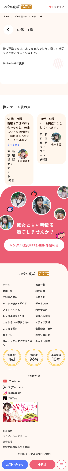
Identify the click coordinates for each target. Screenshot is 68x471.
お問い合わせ (42, 335)
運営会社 (8, 441)
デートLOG (41, 303)
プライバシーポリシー (15, 436)
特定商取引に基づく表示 (16, 446)
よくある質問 (10, 328)
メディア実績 (42, 322)
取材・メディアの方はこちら (17, 342)
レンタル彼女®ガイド (15, 303)
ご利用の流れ (10, 297)
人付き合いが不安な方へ (16, 322)
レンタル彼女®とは (13, 316)
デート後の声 (20, 16)
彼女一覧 (40, 284)
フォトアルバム (11, 309)
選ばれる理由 (42, 316)
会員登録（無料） (45, 328)
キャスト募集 (42, 341)
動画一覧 (8, 291)
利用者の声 (41, 309)
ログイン (8, 335)
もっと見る (13, 144)
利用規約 (8, 431)
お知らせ (40, 297)
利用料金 (40, 291)
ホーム (6, 16)
